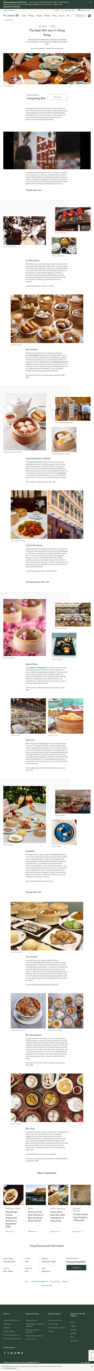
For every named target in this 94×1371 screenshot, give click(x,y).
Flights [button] (24, 16)
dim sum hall (37, 462)
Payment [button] (62, 16)
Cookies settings (31, 1339)
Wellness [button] (47, 16)
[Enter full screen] (89, 168)
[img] (90, 2)
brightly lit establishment (38, 668)
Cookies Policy (11, 1368)
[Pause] (5, 168)
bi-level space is (56, 855)
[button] (92, 1366)
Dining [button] (54, 16)
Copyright (6, 1362)
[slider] (15, 165)
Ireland (87, 1362)
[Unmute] (7, 168)
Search (57, 10)
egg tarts (63, 473)
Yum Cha (43, 743)
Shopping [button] (39, 16)
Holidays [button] (31, 16)
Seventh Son (34, 355)
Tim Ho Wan (37, 962)
